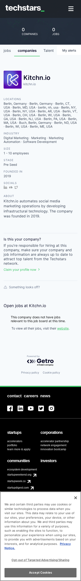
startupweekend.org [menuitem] (19, 474)
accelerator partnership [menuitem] (54, 441)
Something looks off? (24, 287)
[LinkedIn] (23, 411)
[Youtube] (33, 411)
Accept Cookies (40, 572)
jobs (7, 50)
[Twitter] (43, 411)
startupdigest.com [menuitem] (18, 487)
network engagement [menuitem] (53, 445)
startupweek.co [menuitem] (16, 481)
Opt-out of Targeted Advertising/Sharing (40, 560)
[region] (40, 536)
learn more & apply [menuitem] (18, 449)
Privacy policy (30, 372)
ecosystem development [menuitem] (22, 469)
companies (27, 50)
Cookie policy (51, 372)
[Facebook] (12, 411)
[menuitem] (71, 9)
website (63, 328)
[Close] (76, 498)
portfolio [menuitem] (12, 445)
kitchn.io (29, 84)
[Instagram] (54, 411)
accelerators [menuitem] (14, 441)
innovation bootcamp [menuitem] (53, 449)
